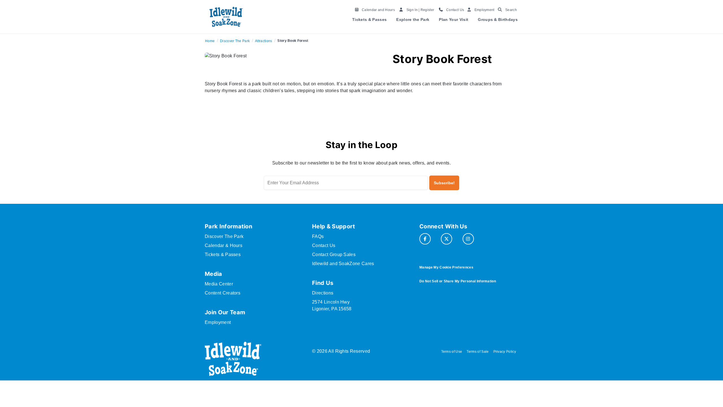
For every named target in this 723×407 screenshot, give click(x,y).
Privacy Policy (504, 352)
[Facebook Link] (425, 238)
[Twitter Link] (446, 238)
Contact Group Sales (334, 254)
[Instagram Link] (468, 238)
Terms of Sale (478, 352)
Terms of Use (451, 352)
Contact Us (323, 245)
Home (210, 41)
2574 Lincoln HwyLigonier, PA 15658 (332, 305)
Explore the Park (412, 19)
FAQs (318, 236)
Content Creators (222, 293)
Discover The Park (235, 41)
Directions (322, 293)
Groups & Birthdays (498, 19)
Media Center (219, 284)
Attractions (263, 41)
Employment (218, 322)
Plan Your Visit (453, 19)
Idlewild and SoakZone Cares (343, 263)
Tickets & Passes (369, 19)
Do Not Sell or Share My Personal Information (457, 281)
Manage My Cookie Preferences (446, 267)
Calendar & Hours (223, 245)
